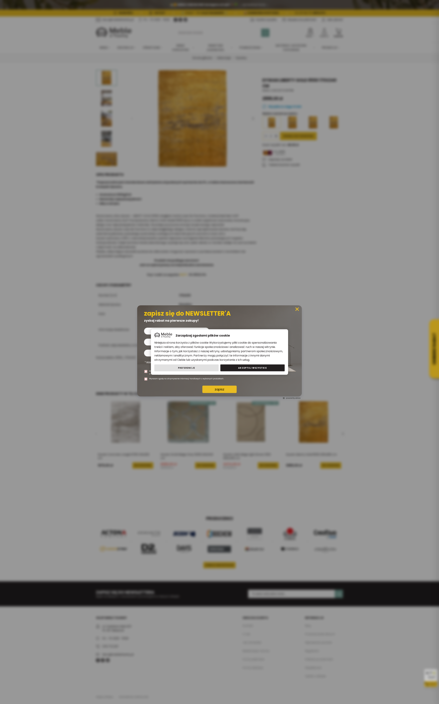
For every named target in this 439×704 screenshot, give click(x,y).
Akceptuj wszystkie (252, 367)
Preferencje (186, 367)
